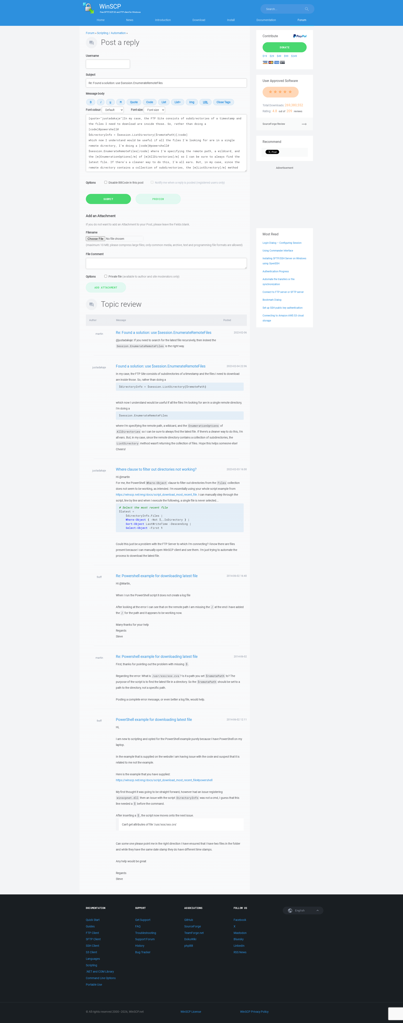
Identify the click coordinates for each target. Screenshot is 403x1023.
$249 (294, 56)
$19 (265, 56)
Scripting (91, 965)
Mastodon (240, 933)
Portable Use (94, 984)
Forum (302, 20)
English (299, 910)
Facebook (240, 920)
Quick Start (92, 920)
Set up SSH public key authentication (282, 307)
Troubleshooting (145, 933)
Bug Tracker (142, 952)
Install (231, 20)
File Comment (94, 254)
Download (198, 20)
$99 (286, 56)
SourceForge (192, 926)
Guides (90, 926)
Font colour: (93, 110)
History (139, 946)
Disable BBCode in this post (126, 182)
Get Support (142, 920)
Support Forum (145, 939)
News (129, 20)
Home (101, 20)
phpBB (188, 946)
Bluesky (238, 939)
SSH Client (92, 946)
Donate (285, 47)
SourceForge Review (274, 123)
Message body (95, 93)
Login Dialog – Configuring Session (282, 242)
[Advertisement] (284, 196)
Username (92, 56)
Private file (144, 276)
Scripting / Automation (111, 33)
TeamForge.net (194, 933)
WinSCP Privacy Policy (254, 1012)
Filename (91, 232)
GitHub (188, 920)
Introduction (163, 20)
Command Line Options (101, 978)
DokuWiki (190, 939)
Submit (108, 199)
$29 (272, 56)
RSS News (240, 952)
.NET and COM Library (100, 971)
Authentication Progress (276, 271)
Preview (158, 199)
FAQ (137, 926)
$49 (279, 56)
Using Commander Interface (278, 250)
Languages (93, 959)
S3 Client (91, 952)
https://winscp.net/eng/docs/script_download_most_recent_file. (157, 494)
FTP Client (92, 933)
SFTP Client (93, 939)
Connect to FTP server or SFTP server (283, 292)
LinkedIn (239, 946)
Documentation (266, 20)
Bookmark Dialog (272, 299)
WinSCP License (191, 1012)
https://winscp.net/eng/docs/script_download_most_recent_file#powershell (164, 780)
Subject (90, 74)
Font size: (137, 110)
